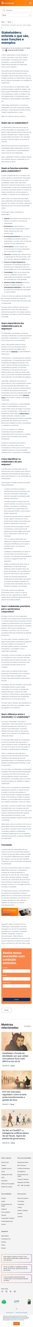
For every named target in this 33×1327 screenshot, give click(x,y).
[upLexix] (7, 3)
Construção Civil (5, 1239)
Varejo (3, 1245)
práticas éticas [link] (24, 413)
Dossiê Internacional (7, 1221)
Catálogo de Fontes (6, 1174)
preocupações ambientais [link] (12, 287)
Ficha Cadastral (5, 1212)
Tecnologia (21, 1201)
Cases (3, 1171)
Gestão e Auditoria (23, 1210)
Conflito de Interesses (24, 1168)
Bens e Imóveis (22, 1165)
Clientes (3, 1165)
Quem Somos (5, 1162)
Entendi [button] (16, 1323)
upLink (3, 1201)
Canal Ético (4, 1180)
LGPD (2, 1177)
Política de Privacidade (7, 1183)
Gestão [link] (6, 1010)
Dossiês (3, 1198)
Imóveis (3, 1224)
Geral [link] (9, 22)
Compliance (21, 1204)
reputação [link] (14, 351)
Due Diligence (21, 1171)
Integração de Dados (23, 1182)
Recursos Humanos (23, 1198)
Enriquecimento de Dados (23, 1175)
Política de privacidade (21, 1312)
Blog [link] (2, 22)
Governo (20, 1213)
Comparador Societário (7, 1218)
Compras (20, 1216)
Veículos (3, 1215)
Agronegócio (5, 1236)
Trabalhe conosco (6, 1168)
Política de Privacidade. (18, 1319)
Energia (3, 1248)
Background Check (23, 1162)
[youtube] (15, 1292)
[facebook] (2, 1292)
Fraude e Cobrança (23, 1179)
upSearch (4, 1209)
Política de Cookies (17, 1318)
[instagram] (7, 1292)
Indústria (3, 1242)
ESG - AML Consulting (24, 1185)
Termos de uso (9, 1312)
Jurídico (20, 1207)
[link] (14, 50)
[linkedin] (11, 1292)
